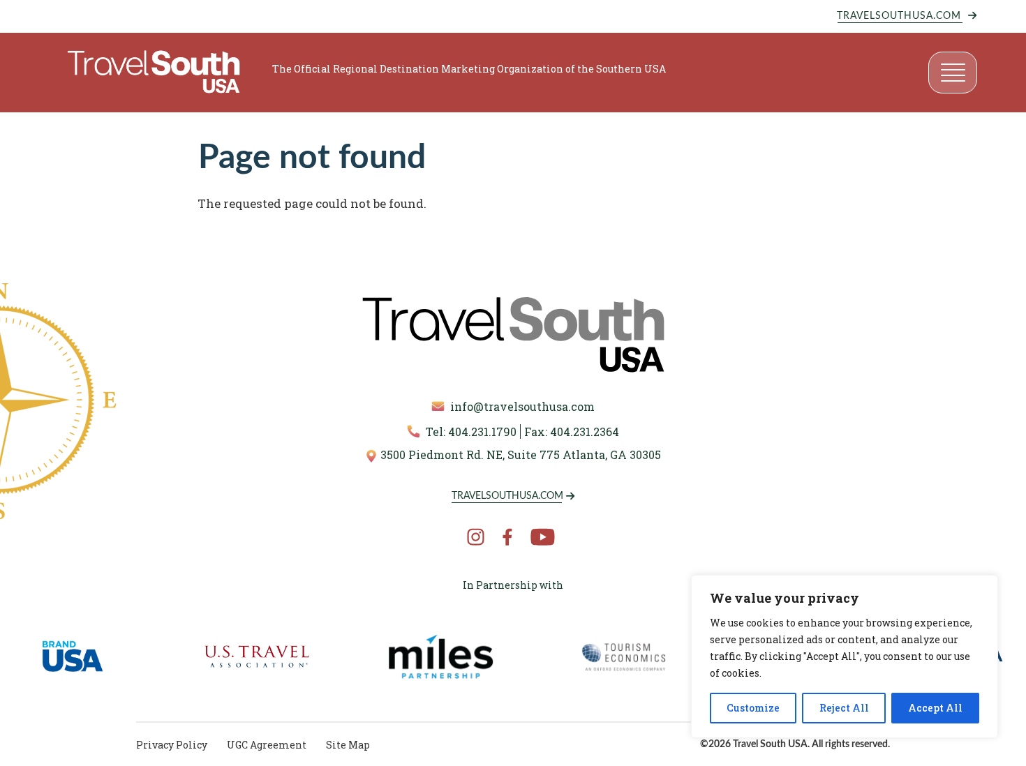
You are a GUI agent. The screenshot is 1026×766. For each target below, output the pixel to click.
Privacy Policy (171, 744)
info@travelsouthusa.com (522, 406)
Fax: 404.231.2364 (571, 431)
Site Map (348, 744)
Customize (753, 707)
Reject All (844, 707)
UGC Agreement (266, 744)
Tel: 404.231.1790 (471, 431)
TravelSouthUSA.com (899, 16)
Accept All (935, 707)
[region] (844, 656)
